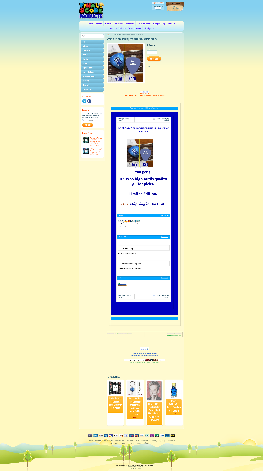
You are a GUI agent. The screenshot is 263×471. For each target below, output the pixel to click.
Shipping (140, 108)
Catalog (85, 46)
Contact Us (171, 23)
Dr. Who (85, 63)
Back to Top (165, 215)
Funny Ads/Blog (159, 23)
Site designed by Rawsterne (135, 466)
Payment (133, 108)
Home (84, 42)
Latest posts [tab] (87, 89)
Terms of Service (134, 28)
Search (90, 23)
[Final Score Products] (91, 18)
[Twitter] (84, 101)
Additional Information (151, 108)
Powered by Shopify (135, 468)
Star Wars (130, 23)
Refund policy (149, 28)
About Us (99, 23)
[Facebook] (89, 101)
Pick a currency (158, 6)
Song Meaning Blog (89, 76)
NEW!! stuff (86, 50)
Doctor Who (119, 23)
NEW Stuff (108, 23)
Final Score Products (130, 465)
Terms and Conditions (118, 28)
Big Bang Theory (88, 68)
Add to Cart (154, 59)
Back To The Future (144, 23)
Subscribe (88, 125)
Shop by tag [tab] (86, 85)
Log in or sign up (158, 3)
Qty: (148, 49)
